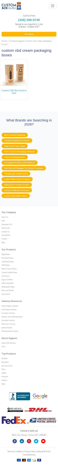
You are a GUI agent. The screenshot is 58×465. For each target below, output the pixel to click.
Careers (4, 238)
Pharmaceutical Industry (10, 331)
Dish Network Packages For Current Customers (23, 168)
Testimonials (6, 228)
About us (5, 217)
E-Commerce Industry (9, 309)
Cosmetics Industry (8, 313)
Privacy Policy (30, 451)
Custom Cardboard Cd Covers (16, 190)
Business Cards (7, 365)
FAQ (3, 220)
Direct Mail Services (9, 343)
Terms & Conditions (15, 451)
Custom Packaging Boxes (14, 157)
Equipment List (7, 224)
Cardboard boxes (8, 261)
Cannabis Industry (8, 320)
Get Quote (29, 34)
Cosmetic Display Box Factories (17, 140)
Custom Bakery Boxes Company (17, 179)
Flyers (4, 369)
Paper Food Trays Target (14, 146)
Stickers (4, 380)
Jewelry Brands (7, 327)
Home (4, 40)
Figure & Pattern (7, 279)
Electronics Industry (8, 324)
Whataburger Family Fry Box (16, 173)
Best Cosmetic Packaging (14, 135)
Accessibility (6, 235)
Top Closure (6, 294)
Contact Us (5, 231)
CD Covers (5, 276)
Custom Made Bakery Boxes (15, 195)
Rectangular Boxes (8, 286)
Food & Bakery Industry (10, 306)
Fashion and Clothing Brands (12, 316)
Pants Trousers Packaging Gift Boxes (19, 151)
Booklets (4, 358)
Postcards (5, 376)
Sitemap (40, 451)
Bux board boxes (7, 258)
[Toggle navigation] (52, 5)
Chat (3, 346)
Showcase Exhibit (8, 290)
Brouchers (5, 362)
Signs (3, 384)
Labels (4, 373)
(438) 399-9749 (29, 20)
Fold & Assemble (7, 283)
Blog (3, 242)
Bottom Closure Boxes (9, 268)
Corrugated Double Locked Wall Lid (19, 162)
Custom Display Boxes (9, 272)
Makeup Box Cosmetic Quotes (16, 184)
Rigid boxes (6, 254)
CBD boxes (5, 265)
